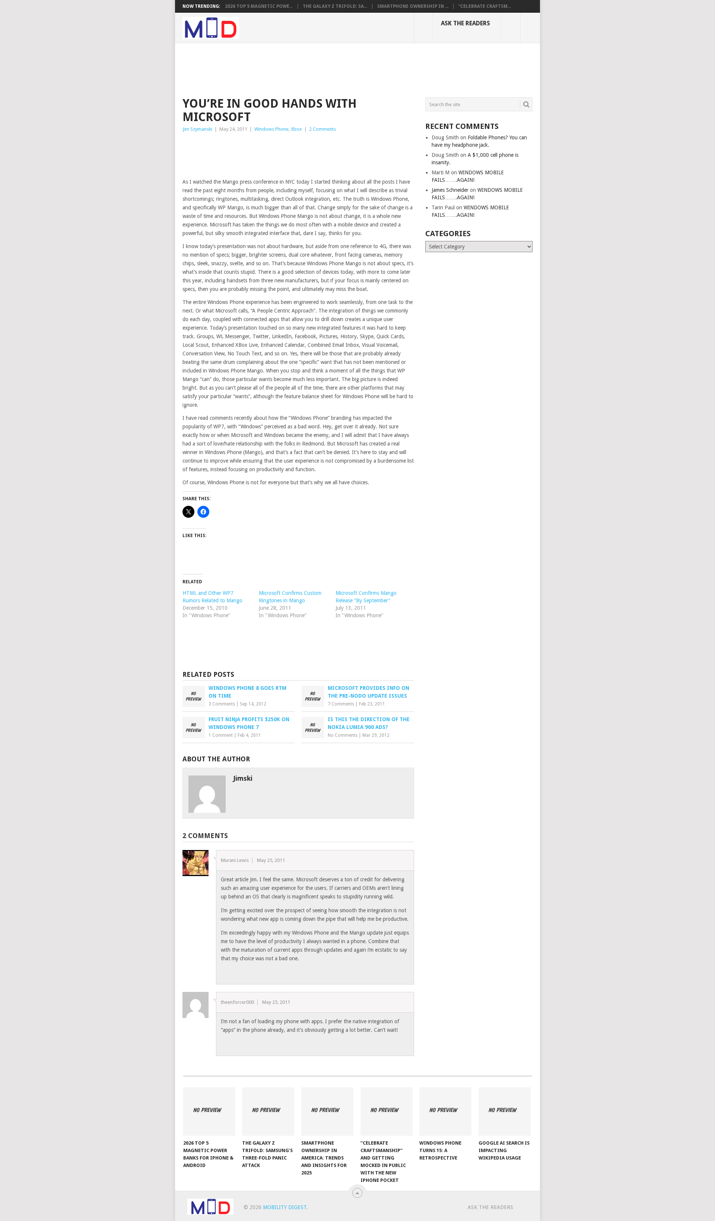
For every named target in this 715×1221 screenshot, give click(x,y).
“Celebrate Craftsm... (484, 6)
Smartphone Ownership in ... (412, 6)
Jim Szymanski (197, 129)
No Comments (343, 735)
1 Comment (221, 735)
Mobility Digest (284, 1207)
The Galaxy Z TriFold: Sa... (335, 6)
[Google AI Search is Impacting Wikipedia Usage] (505, 1111)
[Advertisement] (318, 69)
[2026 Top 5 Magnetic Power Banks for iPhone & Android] (209, 1111)
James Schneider (450, 190)
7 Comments (341, 704)
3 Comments (222, 704)
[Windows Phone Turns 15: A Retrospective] (445, 1111)
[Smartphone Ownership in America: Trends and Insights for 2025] (327, 1111)
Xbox (296, 129)
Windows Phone (271, 129)
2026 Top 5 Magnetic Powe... (259, 6)
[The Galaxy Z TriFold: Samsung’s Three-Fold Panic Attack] (268, 1111)
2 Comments (322, 129)
